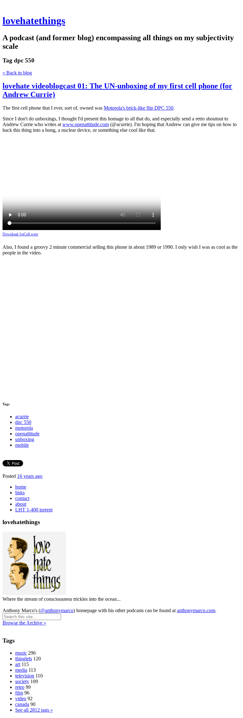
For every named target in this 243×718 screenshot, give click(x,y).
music (21, 653)
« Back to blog (17, 72)
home (20, 487)
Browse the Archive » (24, 622)
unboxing (24, 439)
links (20, 492)
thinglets (23, 658)
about (20, 504)
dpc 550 (23, 422)
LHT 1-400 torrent (34, 509)
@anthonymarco (56, 610)
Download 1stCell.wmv (20, 234)
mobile (22, 445)
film (19, 693)
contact (22, 498)
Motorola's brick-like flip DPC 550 (138, 108)
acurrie (22, 416)
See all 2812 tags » (34, 710)
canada (22, 704)
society (22, 681)
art (17, 664)
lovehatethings (34, 20)
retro (19, 687)
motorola (24, 428)
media (21, 670)
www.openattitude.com (85, 124)
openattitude (27, 433)
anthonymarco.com (196, 610)
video (20, 698)
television (24, 675)
